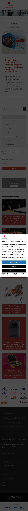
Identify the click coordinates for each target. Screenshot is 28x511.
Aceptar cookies (14, 262)
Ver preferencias (14, 270)
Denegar (14, 266)
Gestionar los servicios (13, 259)
